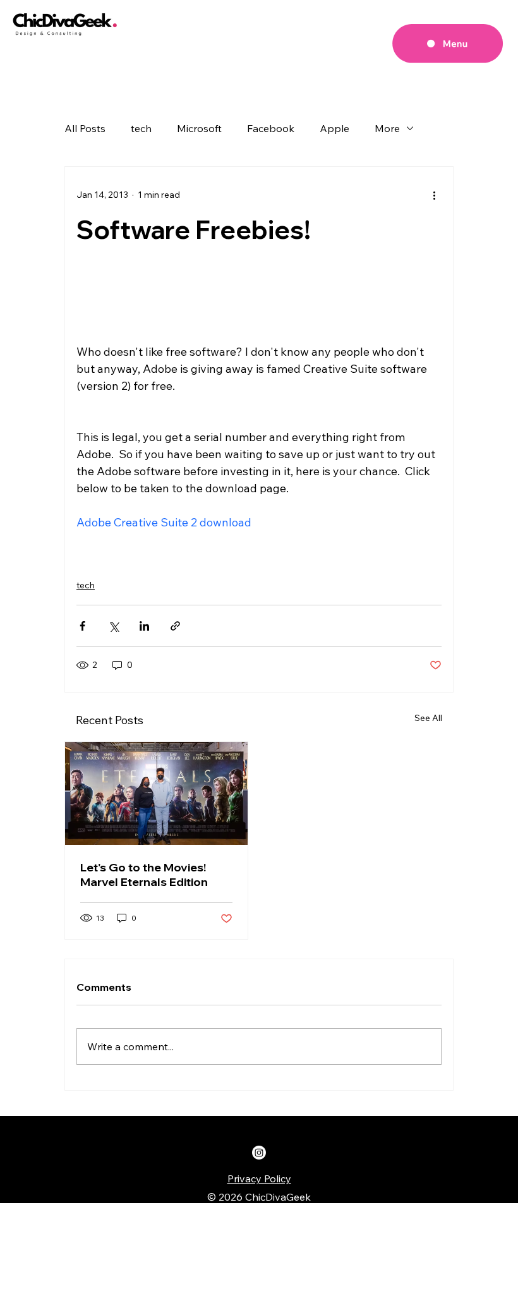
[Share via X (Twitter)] (113, 626)
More (387, 128)
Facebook (270, 128)
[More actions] (434, 194)
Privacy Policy (259, 1178)
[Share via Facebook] (82, 626)
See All (428, 718)
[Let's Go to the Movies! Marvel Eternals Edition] (156, 793)
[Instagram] (259, 1153)
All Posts (84, 128)
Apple (334, 128)
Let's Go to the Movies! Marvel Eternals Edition (144, 874)
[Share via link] (175, 626)
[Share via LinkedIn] (144, 626)
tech (141, 128)
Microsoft (199, 128)
